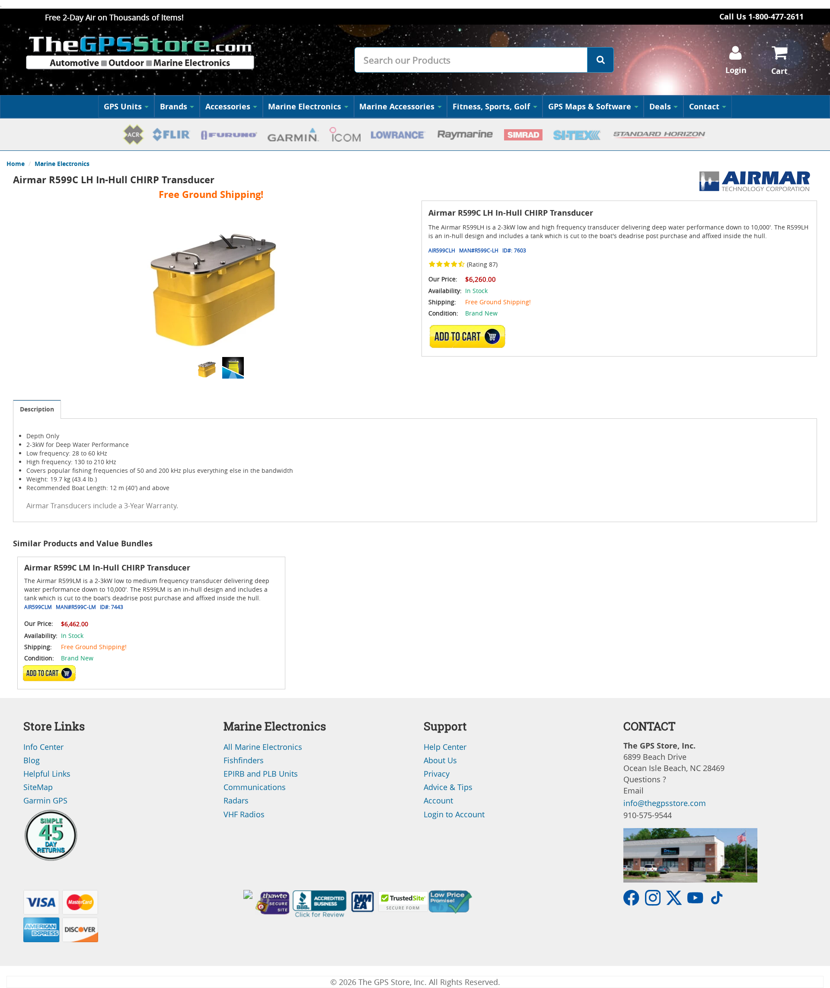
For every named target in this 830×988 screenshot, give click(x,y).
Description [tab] (37, 409)
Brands (173, 106)
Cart (779, 71)
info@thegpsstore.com (664, 803)
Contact (704, 106)
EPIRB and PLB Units (260, 773)
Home (15, 163)
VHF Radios (244, 814)
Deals (660, 106)
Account (438, 800)
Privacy (437, 773)
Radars (236, 800)
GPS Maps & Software (589, 106)
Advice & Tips (448, 787)
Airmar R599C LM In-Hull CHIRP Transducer (107, 567)
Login (736, 70)
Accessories (227, 106)
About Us (440, 760)
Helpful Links (46, 773)
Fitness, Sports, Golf (491, 106)
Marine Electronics (304, 106)
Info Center (43, 747)
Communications (254, 787)
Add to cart (470, 336)
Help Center (445, 747)
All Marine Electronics (262, 747)
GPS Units (123, 106)
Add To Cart (49, 672)
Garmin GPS (45, 800)
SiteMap (38, 787)
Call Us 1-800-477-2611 (761, 16)
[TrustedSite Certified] (403, 901)
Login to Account (454, 814)
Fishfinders (243, 760)
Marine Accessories (396, 106)
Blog (31, 760)
